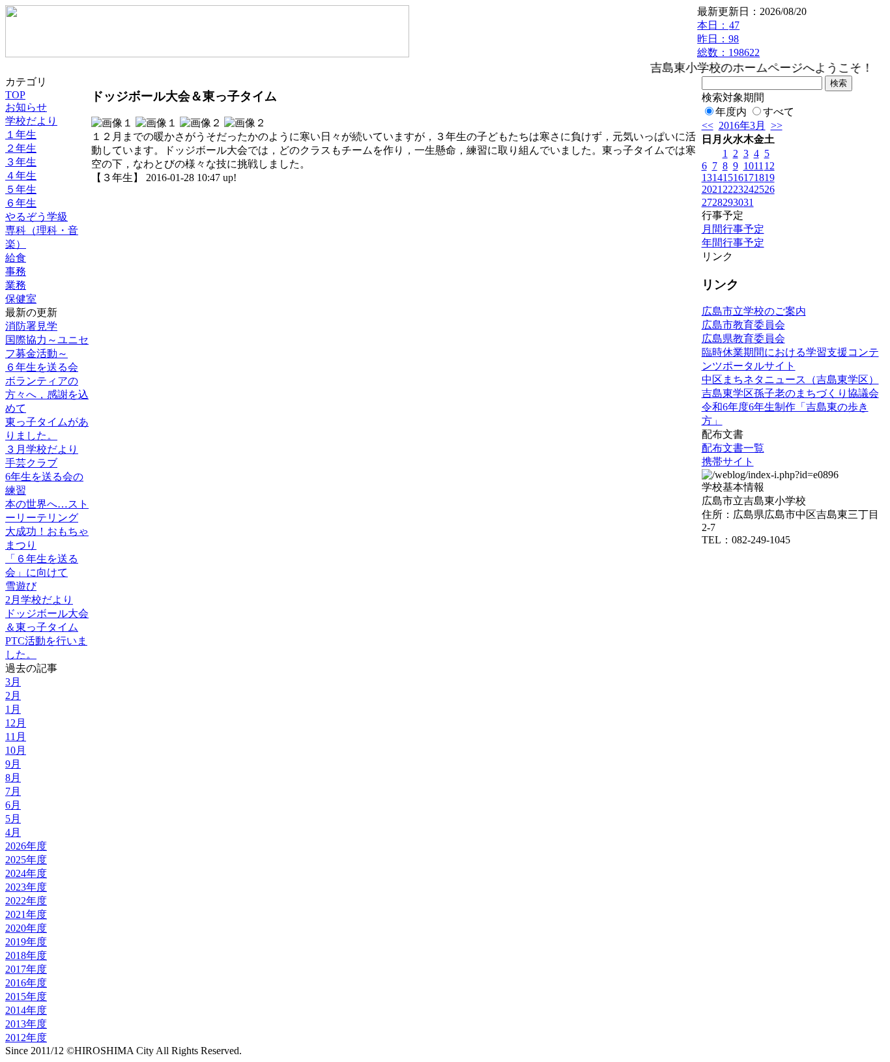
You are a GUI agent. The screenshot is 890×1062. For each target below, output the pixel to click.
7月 (13, 791)
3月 (13, 681)
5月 (13, 818)
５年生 (20, 189)
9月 (13, 763)
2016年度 (26, 982)
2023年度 (26, 887)
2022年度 (26, 900)
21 (717, 189)
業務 (15, 285)
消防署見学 (31, 326)
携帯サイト (728, 461)
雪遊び (20, 586)
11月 (15, 736)
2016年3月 (742, 125)
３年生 (20, 161)
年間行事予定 (733, 242)
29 (728, 202)
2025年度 (26, 859)
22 (728, 189)
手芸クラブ (31, 462)
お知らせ (26, 107)
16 (738, 177)
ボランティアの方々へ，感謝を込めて (47, 394)
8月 (13, 777)
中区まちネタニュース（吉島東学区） (790, 379)
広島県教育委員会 (743, 338)
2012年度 (26, 1037)
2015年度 (26, 996)
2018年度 (26, 955)
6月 (13, 805)
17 (748, 177)
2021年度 (26, 914)
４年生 (20, 175)
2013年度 (26, 1023)
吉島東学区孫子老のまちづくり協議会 (790, 393)
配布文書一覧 (733, 447)
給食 (15, 257)
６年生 (20, 202)
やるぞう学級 (36, 216)
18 (759, 177)
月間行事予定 (733, 229)
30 (738, 202)
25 (759, 189)
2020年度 (26, 928)
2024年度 (26, 873)
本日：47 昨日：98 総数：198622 (728, 39)
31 (748, 202)
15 (728, 177)
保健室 (20, 298)
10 (748, 165)
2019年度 (26, 941)
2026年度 (26, 846)
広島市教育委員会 (743, 324)
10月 (15, 750)
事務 (15, 271)
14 (717, 177)
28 (717, 202)
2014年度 (26, 1010)
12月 (15, 722)
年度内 (731, 111)
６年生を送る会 (41, 367)
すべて (778, 111)
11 (759, 165)
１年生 (20, 134)
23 (738, 189)
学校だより (31, 120)
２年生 (20, 148)
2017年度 (26, 969)
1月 (13, 709)
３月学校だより (41, 449)
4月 (13, 832)
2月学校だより (39, 599)
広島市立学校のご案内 (754, 311)
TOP (15, 94)
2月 (13, 695)
